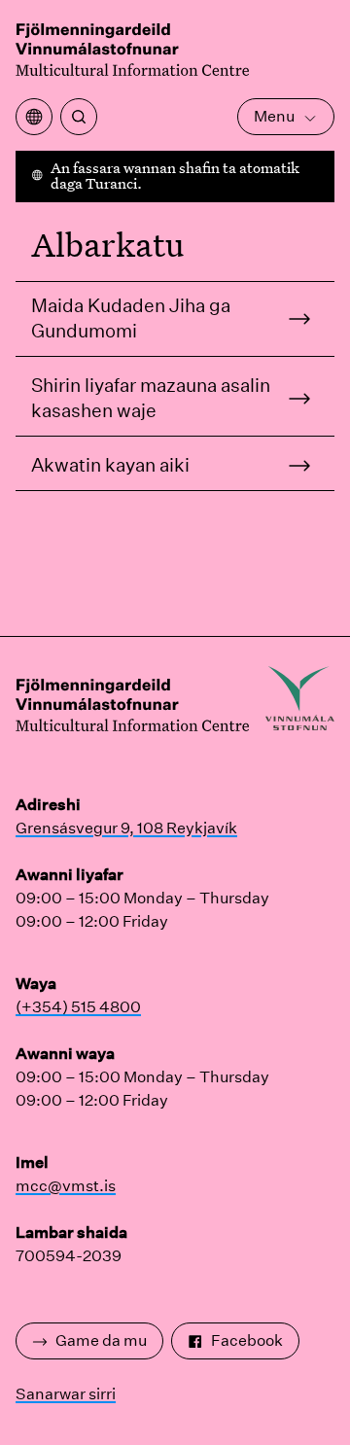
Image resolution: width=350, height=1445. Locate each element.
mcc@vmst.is (66, 1186)
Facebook (247, 1340)
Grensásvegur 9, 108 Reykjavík (126, 828)
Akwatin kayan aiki (110, 464)
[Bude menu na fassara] (34, 116)
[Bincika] (78, 116)
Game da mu (101, 1340)
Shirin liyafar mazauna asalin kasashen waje (150, 397)
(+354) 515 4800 (78, 1007)
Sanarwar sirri (66, 1394)
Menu (274, 116)
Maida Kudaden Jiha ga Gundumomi (130, 318)
